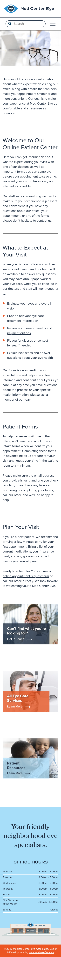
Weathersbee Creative (41, 952)
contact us (44, 220)
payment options (19, 333)
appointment (27, 93)
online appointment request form (26, 576)
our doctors (11, 288)
